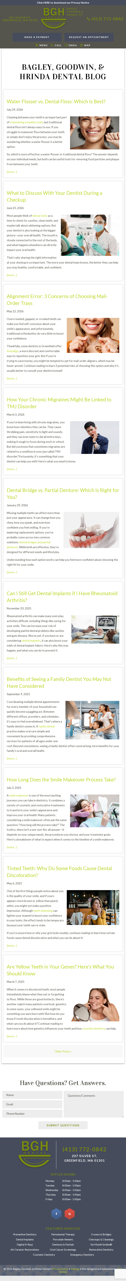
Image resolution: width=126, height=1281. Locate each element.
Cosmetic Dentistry (44, 1254)
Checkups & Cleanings (101, 1239)
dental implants (31, 640)
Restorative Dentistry (101, 1249)
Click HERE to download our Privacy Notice (63, 2)
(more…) (12, 172)
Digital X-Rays (25, 1244)
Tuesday (50, 1185)
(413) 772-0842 (108, 18)
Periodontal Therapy (63, 1234)
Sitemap (75, 1268)
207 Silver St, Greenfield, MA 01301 (20, 19)
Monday (49, 1180)
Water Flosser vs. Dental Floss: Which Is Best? (56, 101)
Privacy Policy (60, 1268)
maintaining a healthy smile (26, 122)
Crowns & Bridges (101, 1234)
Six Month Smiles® (101, 1244)
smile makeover (18, 795)
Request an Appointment (89, 37)
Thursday (50, 1194)
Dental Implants (25, 1239)
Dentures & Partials (63, 1244)
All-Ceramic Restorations (24, 1249)
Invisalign (12, 351)
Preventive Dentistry (24, 1234)
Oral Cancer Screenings (63, 1249)
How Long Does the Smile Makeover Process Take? (61, 779)
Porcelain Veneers (63, 1239)
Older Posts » (63, 1051)
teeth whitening (43, 910)
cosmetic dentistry (93, 1028)
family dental (47, 726)
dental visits (39, 215)
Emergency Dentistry (82, 1254)
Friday (48, 1199)
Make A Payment (37, 37)
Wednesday (51, 1190)
